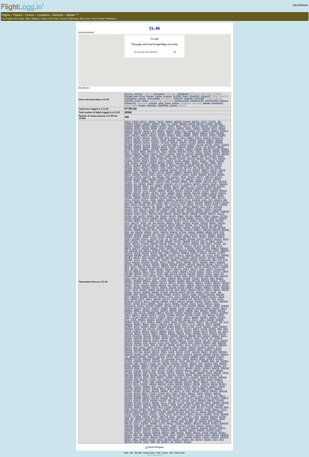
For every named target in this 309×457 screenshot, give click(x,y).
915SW (152, 439)
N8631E (128, 246)
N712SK (174, 350)
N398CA (205, 391)
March (145, 100)
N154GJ (200, 158)
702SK (209, 373)
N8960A (149, 426)
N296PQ (208, 188)
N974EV (128, 257)
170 (215, 396)
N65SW (179, 352)
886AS (144, 393)
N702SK (134, 241)
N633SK (155, 264)
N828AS (128, 430)
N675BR (201, 380)
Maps (28, 18)
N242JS (174, 361)
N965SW (129, 354)
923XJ (145, 214)
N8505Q (192, 140)
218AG (175, 347)
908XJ (144, 179)
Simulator (170, 359)
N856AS (190, 283)
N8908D (200, 430)
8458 (152, 382)
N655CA (137, 407)
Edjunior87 (206, 96)
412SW (200, 145)
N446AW (164, 170)
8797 (200, 363)
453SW (170, 389)
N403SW (169, 382)
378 (224, 366)
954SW (147, 352)
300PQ (169, 133)
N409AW (183, 124)
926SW (191, 165)
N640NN (216, 403)
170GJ (128, 200)
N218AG (161, 373)
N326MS (196, 227)
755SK (136, 285)
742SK (174, 426)
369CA (163, 389)
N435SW (182, 165)
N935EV (188, 246)
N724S (159, 273)
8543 (136, 172)
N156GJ (203, 253)
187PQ (209, 269)
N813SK (213, 377)
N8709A (188, 225)
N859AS (213, 419)
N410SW (190, 211)
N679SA (128, 264)
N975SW (190, 188)
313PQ (177, 356)
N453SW (144, 317)
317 (211, 338)
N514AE (128, 352)
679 (220, 260)
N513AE (186, 407)
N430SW (189, 255)
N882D (146, 237)
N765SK (138, 177)
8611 (215, 181)
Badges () (36, 18)
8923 (188, 391)
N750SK (205, 163)
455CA (128, 195)
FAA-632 (161, 234)
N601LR (211, 315)
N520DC (147, 124)
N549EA (167, 294)
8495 (187, 412)
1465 (152, 156)
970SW (136, 303)
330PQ (222, 126)
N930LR (204, 223)
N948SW (185, 253)
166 (132, 232)
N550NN (128, 403)
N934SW (163, 230)
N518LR (137, 354)
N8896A (198, 181)
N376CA (207, 216)
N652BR (154, 197)
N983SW (222, 343)
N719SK (170, 234)
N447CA (169, 269)
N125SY (141, 216)
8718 (161, 239)
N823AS (215, 437)
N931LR (217, 239)
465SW (153, 253)
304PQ (172, 301)
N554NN (202, 421)
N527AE (168, 306)
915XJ (217, 303)
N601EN (128, 345)
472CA (161, 343)
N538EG (170, 200)
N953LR (215, 435)
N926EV (162, 297)
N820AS (184, 271)
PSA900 (128, 220)
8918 (144, 257)
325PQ (146, 354)
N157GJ (213, 297)
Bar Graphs (19, 18)
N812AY (182, 414)
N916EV (209, 239)
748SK (225, 271)
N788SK (137, 416)
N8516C (137, 140)
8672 (153, 386)
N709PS (137, 382)
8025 (177, 290)
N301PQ (217, 179)
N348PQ (154, 218)
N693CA (224, 131)
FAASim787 (219, 269)
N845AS (169, 207)
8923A (221, 297)
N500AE (156, 405)
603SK (166, 322)
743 (162, 359)
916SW (224, 340)
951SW (136, 179)
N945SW (211, 400)
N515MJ (154, 375)
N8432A (183, 347)
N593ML (171, 437)
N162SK (205, 278)
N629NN (198, 301)
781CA (173, 267)
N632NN (207, 151)
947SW (171, 225)
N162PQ (172, 255)
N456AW (224, 435)
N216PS (195, 377)
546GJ (212, 241)
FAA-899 (174, 380)
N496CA (215, 248)
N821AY (221, 223)
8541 (196, 310)
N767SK (222, 333)
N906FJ (137, 310)
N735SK (165, 361)
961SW (128, 227)
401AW (177, 161)
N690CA (214, 313)
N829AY (205, 313)
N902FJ (205, 170)
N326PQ (190, 435)
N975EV (186, 386)
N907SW (163, 158)
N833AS (191, 177)
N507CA (195, 386)
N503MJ (182, 322)
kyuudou (209, 98)
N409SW (129, 214)
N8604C (155, 170)
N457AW (205, 280)
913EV (212, 405)
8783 (145, 343)
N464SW (129, 426)
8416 (202, 207)
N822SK (225, 154)
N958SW (129, 128)
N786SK (179, 389)
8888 (172, 433)
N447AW (179, 163)
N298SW (225, 211)
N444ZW (143, 172)
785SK (183, 177)
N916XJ (210, 347)
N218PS (147, 361)
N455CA (208, 350)
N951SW (147, 359)
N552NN (210, 320)
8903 (226, 407)
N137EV (189, 398)
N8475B (190, 308)
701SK (135, 290)
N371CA (224, 216)
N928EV (204, 317)
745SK (161, 414)
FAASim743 (174, 204)
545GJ (209, 271)
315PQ (162, 248)
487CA (219, 246)
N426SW (147, 421)
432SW (137, 253)
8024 (175, 414)
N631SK (172, 375)
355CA (162, 262)
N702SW (189, 154)
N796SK (208, 393)
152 (149, 223)
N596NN (192, 336)
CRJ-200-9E (148, 246)
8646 (199, 336)
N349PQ (224, 398)
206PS (181, 310)
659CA (202, 359)
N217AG (189, 216)
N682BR (198, 154)
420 (135, 216)
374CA (209, 273)
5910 (150, 409)
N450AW (168, 220)
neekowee (168, 100)
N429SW (225, 287)
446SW (191, 124)
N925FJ (137, 333)
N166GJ (137, 400)
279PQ (187, 352)
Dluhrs (185, 96)
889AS (159, 322)
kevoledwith (166, 98)
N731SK (136, 200)
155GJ (141, 278)
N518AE (187, 278)
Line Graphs (7, 18)
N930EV (205, 193)
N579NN (220, 161)
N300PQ (194, 253)
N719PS (177, 241)
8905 (158, 209)
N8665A (186, 161)
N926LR (176, 214)
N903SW (180, 315)
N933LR (143, 363)
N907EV (136, 315)
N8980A (128, 193)
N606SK (180, 433)
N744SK (144, 384)
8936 (193, 407)
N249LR (136, 165)
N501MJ (128, 191)
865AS (145, 412)
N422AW (172, 158)
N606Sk (163, 218)
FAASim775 (217, 138)
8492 (136, 363)
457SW (177, 324)
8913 (160, 407)
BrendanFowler (131, 96)
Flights (6, 15)
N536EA (128, 437)
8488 (127, 419)
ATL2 (143, 322)
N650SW (225, 151)
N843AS (151, 356)
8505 (216, 232)
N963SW (224, 301)
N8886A (210, 142)
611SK (213, 292)
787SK (216, 414)
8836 (153, 377)
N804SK (188, 423)
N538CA (174, 260)
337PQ (162, 423)
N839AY (150, 216)
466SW (204, 227)
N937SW (196, 193)
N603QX (151, 151)
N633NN (173, 170)
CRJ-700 (153, 368)
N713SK (152, 373)
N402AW (221, 262)
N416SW (223, 391)
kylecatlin (188, 98)
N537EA (221, 310)
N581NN (181, 151)
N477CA (163, 283)
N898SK (207, 343)
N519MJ (168, 246)
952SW (181, 287)
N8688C (197, 216)
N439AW (175, 181)
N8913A (137, 412)
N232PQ (137, 283)
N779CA (209, 396)
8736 (184, 327)
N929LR (199, 308)
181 (219, 331)
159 (224, 244)
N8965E (187, 133)
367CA (199, 147)
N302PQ (147, 430)
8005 (206, 218)
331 (222, 273)
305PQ (196, 329)
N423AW (145, 262)
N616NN (136, 239)
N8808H (171, 193)
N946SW (129, 255)
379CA (128, 414)
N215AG (146, 391)
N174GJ (146, 145)
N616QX (173, 165)
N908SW (139, 419)
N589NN (151, 313)
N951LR (214, 280)
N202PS (147, 177)
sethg (160, 103)
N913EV (225, 283)
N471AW (165, 142)
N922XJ (128, 207)
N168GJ (180, 149)
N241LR (220, 214)
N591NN (173, 340)
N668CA (218, 389)
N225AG (128, 188)
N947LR (155, 352)
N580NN (128, 359)
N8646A (146, 350)
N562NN (215, 375)
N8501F (162, 154)
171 (186, 373)
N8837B (173, 310)
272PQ (161, 161)
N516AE (206, 246)
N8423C (215, 308)
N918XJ (162, 437)
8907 (152, 181)
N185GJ (185, 174)
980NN (207, 308)
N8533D (225, 403)
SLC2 (127, 223)
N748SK (213, 126)
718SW (135, 122)
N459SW (137, 246)
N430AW (224, 313)
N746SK (169, 320)
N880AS (128, 324)
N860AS (128, 350)
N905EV (195, 207)
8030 (127, 409)
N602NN (216, 368)
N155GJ (141, 306)
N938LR (137, 149)
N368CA (189, 149)
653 (183, 204)
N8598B (187, 193)
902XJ (195, 237)
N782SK (188, 184)
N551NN (137, 350)
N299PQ (189, 287)
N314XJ (176, 186)
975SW (216, 202)
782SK (188, 333)
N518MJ (187, 227)
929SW (155, 340)
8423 (206, 292)
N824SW (154, 167)
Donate (165, 452)
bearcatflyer (206, 94)
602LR (128, 122)
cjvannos (167, 96)
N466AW (167, 347)
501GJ (205, 333)
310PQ (202, 356)
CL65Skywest (204, 260)
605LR (202, 220)
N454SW (196, 200)
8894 (191, 181)
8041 (197, 419)
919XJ (198, 248)
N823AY (143, 290)
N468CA (160, 313)
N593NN (143, 269)
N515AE (171, 140)
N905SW (137, 142)
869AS (220, 195)
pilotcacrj (224, 100)
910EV (128, 239)
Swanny (175, 103)
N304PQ (146, 170)
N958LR (205, 172)
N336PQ (178, 133)
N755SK (217, 244)
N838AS (220, 237)
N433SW (179, 370)
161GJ (160, 386)
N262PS (185, 294)
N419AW (164, 428)
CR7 (196, 225)
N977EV (177, 207)
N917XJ (194, 269)
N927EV (218, 177)
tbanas (128, 105)
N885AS (174, 250)
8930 (160, 214)
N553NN (189, 368)
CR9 (151, 260)
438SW (128, 218)
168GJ (128, 315)
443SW (221, 158)
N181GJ (200, 239)
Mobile (70, 15)
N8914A (164, 340)
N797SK (159, 220)
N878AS (170, 248)
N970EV (165, 442)
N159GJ (164, 216)
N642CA (147, 131)
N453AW (178, 382)
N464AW (199, 211)
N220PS (225, 145)
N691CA (174, 138)
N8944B (128, 179)
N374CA (167, 174)
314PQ (137, 214)
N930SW (165, 267)
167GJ (128, 158)
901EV (192, 276)
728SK (225, 373)
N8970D (160, 257)
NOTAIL (144, 200)
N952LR (137, 133)
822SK (146, 437)
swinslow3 (196, 103)
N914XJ (196, 172)
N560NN (169, 131)
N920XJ (203, 161)
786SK (164, 352)
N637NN (211, 186)
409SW (153, 161)
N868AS (209, 426)
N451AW (129, 377)
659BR (137, 126)
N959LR (169, 223)
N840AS (178, 172)
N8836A (164, 264)
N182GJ (199, 209)
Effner (214, 96)
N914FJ (184, 366)
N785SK (209, 124)
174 (175, 184)
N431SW (147, 340)
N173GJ (163, 375)
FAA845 (186, 122)
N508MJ (187, 135)
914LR (216, 273)
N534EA (147, 202)
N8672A (137, 188)
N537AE (190, 292)
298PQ (180, 437)
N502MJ (143, 163)
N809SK (163, 255)
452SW (172, 211)
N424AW (204, 416)
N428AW (178, 122)
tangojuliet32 (217, 103)
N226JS (146, 333)
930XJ (128, 317)
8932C (205, 370)
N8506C (128, 292)
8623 (214, 260)
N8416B (217, 373)
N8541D (223, 191)
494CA (179, 262)
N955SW (163, 324)
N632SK (128, 398)
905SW (145, 400)
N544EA (146, 193)
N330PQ (196, 170)
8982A (143, 151)
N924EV (204, 386)
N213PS (195, 241)
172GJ (186, 377)
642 (169, 285)
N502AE (194, 428)
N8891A (146, 149)
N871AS (190, 361)
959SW (142, 211)
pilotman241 (130, 103)
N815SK (143, 380)
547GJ (133, 267)
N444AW (188, 437)
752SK (145, 382)
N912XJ (152, 317)
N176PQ (177, 306)
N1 (183, 391)
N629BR (156, 359)
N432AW (218, 207)
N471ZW (197, 246)
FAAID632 (137, 336)
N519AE (220, 133)
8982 (219, 329)
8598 (145, 373)
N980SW (222, 345)
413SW (170, 384)
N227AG (128, 343)
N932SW (199, 403)
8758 (220, 172)
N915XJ (135, 135)
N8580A (153, 285)
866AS (145, 186)
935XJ (186, 220)
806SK (189, 375)
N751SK (176, 400)
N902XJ (215, 409)
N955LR (152, 276)
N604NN (169, 172)
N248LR (191, 131)
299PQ (171, 126)
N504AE (146, 310)
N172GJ (188, 329)
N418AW (188, 230)
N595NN (128, 186)
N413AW (199, 202)
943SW (137, 393)
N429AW (138, 361)
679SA (213, 172)
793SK (222, 419)
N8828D (183, 380)
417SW (205, 191)
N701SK (142, 313)
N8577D (203, 156)
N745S (209, 250)
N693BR (138, 255)
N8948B (187, 262)
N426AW (193, 260)
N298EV (161, 200)
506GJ (149, 299)
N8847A (144, 135)
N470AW (178, 320)
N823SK (195, 122)
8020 (127, 204)
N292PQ (212, 147)
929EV (175, 393)
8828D (217, 306)
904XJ (224, 336)
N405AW (134, 297)
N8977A (213, 218)
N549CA (197, 128)
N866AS (144, 414)
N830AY (198, 287)
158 (220, 322)
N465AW (129, 131)
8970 (192, 366)
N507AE (212, 331)
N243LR (199, 188)
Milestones (74, 18)
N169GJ (172, 244)
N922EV (160, 271)
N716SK (168, 407)
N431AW (188, 195)
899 (194, 389)
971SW (190, 340)
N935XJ (194, 359)
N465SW (197, 375)
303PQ (217, 145)
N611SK (147, 336)
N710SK (128, 230)
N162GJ (199, 414)
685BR (220, 412)
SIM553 (183, 343)
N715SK (152, 363)
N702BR (189, 421)
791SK (169, 414)
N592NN (138, 273)
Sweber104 (185, 103)
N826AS (182, 264)
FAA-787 (143, 209)
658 (157, 216)
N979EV (188, 331)
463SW (174, 299)
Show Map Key (83, 87)
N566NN (154, 400)
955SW (128, 336)
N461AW (165, 430)
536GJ (181, 267)
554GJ (207, 197)
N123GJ (202, 234)
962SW (201, 167)
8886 (153, 442)
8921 (127, 299)
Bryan (142, 96)
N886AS (204, 382)
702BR (174, 124)
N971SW (205, 384)
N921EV (212, 428)
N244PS (128, 156)
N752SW (138, 345)
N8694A (164, 391)
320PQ (154, 138)
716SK (153, 237)
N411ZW (192, 142)
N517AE (138, 225)
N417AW (170, 419)
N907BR (166, 363)
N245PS (200, 322)
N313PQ (172, 147)
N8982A (189, 267)
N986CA (182, 340)
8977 (178, 419)
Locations (43, 15)
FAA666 (161, 195)
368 (219, 122)
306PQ (144, 368)
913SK (214, 345)
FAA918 (137, 186)
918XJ (171, 230)
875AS (141, 299)
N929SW (210, 430)
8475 (211, 200)
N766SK (207, 336)
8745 (202, 244)
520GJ (177, 257)
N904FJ (128, 400)
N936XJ (137, 220)
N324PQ (136, 158)
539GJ (146, 407)
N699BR (138, 428)
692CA (224, 308)
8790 (184, 306)
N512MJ (174, 421)
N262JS (156, 267)
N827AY (128, 271)
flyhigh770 (223, 96)
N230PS (145, 327)
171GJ (201, 396)
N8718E (151, 257)
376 (185, 140)
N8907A (136, 271)
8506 (127, 232)
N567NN (207, 149)
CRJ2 (145, 191)
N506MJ (225, 255)
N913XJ (183, 409)
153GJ (193, 396)
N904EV (175, 303)
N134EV (179, 317)
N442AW (197, 299)
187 (159, 363)
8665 (212, 361)
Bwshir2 (150, 96)
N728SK (223, 204)
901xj (127, 151)
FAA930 (142, 204)
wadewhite (151, 105)
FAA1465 (181, 209)
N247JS (194, 412)
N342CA (136, 262)
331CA (163, 403)
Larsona (218, 98)
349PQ (168, 156)
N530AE (165, 421)
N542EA (155, 145)
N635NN (173, 264)
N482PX (223, 363)
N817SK (208, 145)
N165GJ (201, 271)
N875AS (128, 211)
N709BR (156, 338)
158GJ (179, 416)
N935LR (128, 142)
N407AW (138, 338)
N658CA (180, 373)
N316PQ (155, 142)
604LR (186, 359)
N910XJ (197, 368)
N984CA (164, 165)
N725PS (166, 409)
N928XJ (185, 439)
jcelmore (142, 98)
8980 (135, 435)
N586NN (137, 398)
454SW (183, 145)
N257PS (188, 167)
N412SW (147, 234)
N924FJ (216, 154)
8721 (184, 131)
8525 (152, 396)
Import (94, 18)
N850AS (128, 172)
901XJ (155, 230)
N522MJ (128, 386)
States (45, 18)
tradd (134, 105)
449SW (164, 338)
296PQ (196, 382)
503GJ (164, 151)
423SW (176, 366)
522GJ (226, 239)
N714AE (146, 140)
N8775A (162, 345)
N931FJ (146, 225)
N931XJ (160, 156)
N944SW (224, 423)
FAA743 (217, 271)
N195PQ (162, 179)
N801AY (170, 317)
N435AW (202, 347)
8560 (181, 421)
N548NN (174, 232)
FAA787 (213, 170)
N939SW (136, 154)
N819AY (202, 237)
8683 (212, 278)
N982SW (222, 352)
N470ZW (163, 197)
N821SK (196, 391)
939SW (198, 340)
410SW (222, 416)
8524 (134, 278)
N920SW (204, 377)
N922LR (137, 308)
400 (144, 329)
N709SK (171, 154)
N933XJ (190, 197)
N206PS (173, 428)
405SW (221, 386)
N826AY (151, 290)
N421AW (208, 276)
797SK (222, 280)
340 (140, 435)
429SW (133, 204)
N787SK (182, 273)
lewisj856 (129, 100)
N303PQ (145, 423)
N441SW (173, 292)
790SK (197, 255)
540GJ (177, 131)
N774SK (128, 373)
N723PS (182, 426)
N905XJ (128, 280)
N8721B (150, 204)
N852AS (195, 126)
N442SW (146, 207)
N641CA (137, 292)
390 (179, 428)
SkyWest (205, 345)
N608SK (173, 308)
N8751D (128, 167)
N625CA (137, 437)
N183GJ (212, 253)
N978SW (218, 124)
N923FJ (152, 135)
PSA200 (161, 315)
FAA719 (145, 218)
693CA (209, 290)
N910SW (153, 297)
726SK (133, 320)
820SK (128, 244)
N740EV (170, 370)
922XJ (159, 174)
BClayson (195, 94)
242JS (214, 128)
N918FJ (180, 345)
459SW (214, 384)
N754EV (196, 405)
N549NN (225, 149)
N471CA (206, 248)
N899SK (162, 285)
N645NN (212, 195)
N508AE (161, 191)
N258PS (163, 126)
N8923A (198, 149)
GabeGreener (131, 98)
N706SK (146, 370)
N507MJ (168, 214)
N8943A (160, 131)
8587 (136, 294)
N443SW (204, 428)
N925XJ (155, 416)
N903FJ (197, 191)
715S (127, 163)
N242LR (197, 343)
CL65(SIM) (201, 186)
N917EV (215, 267)
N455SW (218, 225)
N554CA (225, 354)
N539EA (181, 280)
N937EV (179, 234)
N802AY (164, 211)
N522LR (134, 409)
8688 (191, 419)
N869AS (214, 391)
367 (132, 419)
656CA (145, 375)
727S (192, 186)
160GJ (208, 158)
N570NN (150, 306)
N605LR (128, 382)
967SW (179, 338)
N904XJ (197, 437)
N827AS (207, 181)
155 (171, 391)
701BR (163, 140)
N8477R (197, 267)
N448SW (156, 433)
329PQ (213, 163)
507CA (153, 133)
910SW (204, 329)
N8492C (154, 255)
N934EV (160, 269)
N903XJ (191, 322)
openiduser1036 (181, 100)
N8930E (152, 303)
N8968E (171, 345)
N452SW (147, 433)
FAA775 (155, 287)
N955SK (165, 433)
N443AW (223, 184)
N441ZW (156, 361)
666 (213, 246)
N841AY (216, 290)
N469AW (154, 283)
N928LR (161, 163)
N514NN (224, 414)
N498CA (152, 315)
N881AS (190, 179)
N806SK (217, 393)
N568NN (143, 439)
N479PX (177, 220)
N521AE (154, 262)
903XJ (212, 133)
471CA (148, 278)
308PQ (154, 333)
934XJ (202, 269)
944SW (196, 331)
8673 (142, 426)
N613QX (165, 350)
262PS (209, 306)
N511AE (185, 400)
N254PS (218, 200)
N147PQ (219, 264)
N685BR (219, 142)
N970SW (146, 287)
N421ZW (167, 145)
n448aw (169, 237)
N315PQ (163, 400)
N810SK (157, 299)
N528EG (167, 186)
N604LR (201, 373)
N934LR (215, 423)
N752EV (161, 317)
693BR (188, 433)
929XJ (185, 276)
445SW (165, 380)
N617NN (191, 273)
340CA (199, 151)
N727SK (199, 204)
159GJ (202, 320)
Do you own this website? (146, 52)
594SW (137, 128)
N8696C (195, 317)
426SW (169, 356)
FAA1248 (217, 209)
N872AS (138, 377)
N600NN (137, 147)
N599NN (201, 389)
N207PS (154, 239)
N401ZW (128, 375)
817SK (191, 327)
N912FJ (188, 370)
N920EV (217, 188)
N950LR (152, 384)
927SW (225, 285)
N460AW (182, 147)
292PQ (162, 354)
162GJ (144, 260)
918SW (145, 133)
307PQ (146, 273)
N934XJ (145, 158)
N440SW (129, 126)
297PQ (210, 389)
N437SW (129, 389)
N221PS (185, 244)
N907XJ (172, 283)
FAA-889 (129, 273)
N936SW (207, 354)
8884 (214, 343)
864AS (128, 366)
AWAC (172, 435)
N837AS (202, 257)
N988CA (163, 333)
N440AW (214, 191)
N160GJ (199, 292)
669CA (184, 290)
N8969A (190, 147)
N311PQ (146, 403)
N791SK (225, 202)
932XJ (195, 320)
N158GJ (170, 163)
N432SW (163, 225)
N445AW (188, 313)
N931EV (205, 184)
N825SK (206, 423)
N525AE (138, 234)
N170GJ (128, 216)
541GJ (142, 241)
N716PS (152, 380)
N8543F (225, 290)
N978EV (155, 193)
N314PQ (162, 128)
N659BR (211, 237)
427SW (186, 428)
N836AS (211, 412)
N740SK (181, 375)
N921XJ (137, 276)
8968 (134, 227)
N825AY (179, 354)
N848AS (215, 131)
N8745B (221, 227)
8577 (209, 340)
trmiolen (141, 105)
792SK (146, 345)
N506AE (216, 151)
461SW (161, 237)
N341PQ (179, 442)
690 (225, 200)
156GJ (135, 439)
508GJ (155, 428)
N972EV (128, 283)
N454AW (187, 172)
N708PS (136, 331)
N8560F (208, 232)
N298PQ (204, 297)
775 (157, 211)
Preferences (111, 18)
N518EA (206, 267)
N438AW (129, 405)
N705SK (128, 133)
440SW (133, 299)
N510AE (207, 327)
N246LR (201, 140)
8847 (214, 299)
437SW (135, 317)
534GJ (153, 195)
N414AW (129, 124)
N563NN (174, 336)
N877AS (200, 407)
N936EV (162, 368)
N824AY (137, 287)
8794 (178, 179)
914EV (218, 430)
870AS (207, 398)
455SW (182, 292)
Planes (17, 15)
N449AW (186, 297)
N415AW (162, 327)
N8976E (146, 416)
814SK (215, 204)
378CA (186, 269)
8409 (127, 241)
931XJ (137, 423)
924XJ (128, 278)
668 (192, 439)
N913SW (211, 294)
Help (131, 452)
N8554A (171, 333)
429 (207, 322)
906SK (154, 128)
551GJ (147, 301)
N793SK (155, 310)
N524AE (184, 303)
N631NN (145, 285)
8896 (215, 363)
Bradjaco (217, 94)
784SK (159, 439)
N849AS (200, 273)
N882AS (199, 283)
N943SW (152, 179)
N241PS (152, 172)
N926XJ (182, 393)
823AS (142, 347)
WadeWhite (163, 105)
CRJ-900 (129, 202)
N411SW (196, 352)
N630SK (174, 142)
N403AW (224, 437)
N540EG (183, 430)
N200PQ (160, 329)
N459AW (202, 174)
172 (126, 356)
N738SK (219, 359)
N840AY (194, 156)
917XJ (193, 324)
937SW (161, 172)
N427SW (210, 167)
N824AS (183, 336)
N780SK (224, 267)
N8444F (170, 412)
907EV (216, 250)
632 (158, 151)
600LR (179, 193)
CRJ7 (215, 439)
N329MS (189, 315)
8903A (175, 285)
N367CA (137, 191)
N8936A (163, 287)
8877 (153, 273)
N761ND (217, 165)
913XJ (145, 220)
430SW (153, 407)
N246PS (221, 428)
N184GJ (208, 209)
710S (211, 370)
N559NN (146, 292)
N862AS (181, 301)
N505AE (156, 124)
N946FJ (204, 352)
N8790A (178, 227)
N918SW (160, 382)
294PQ (167, 253)
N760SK (155, 140)
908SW (195, 133)
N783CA (218, 338)
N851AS (157, 435)
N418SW (160, 290)
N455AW (216, 230)
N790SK (225, 306)
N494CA (222, 193)
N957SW (195, 297)
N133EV (182, 308)
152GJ (213, 382)
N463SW (129, 333)
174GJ (182, 138)
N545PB (128, 138)
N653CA (192, 347)
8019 (190, 343)
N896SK (136, 366)
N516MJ (225, 230)
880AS (193, 373)
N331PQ (199, 398)
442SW (128, 331)
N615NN (191, 239)
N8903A (190, 285)
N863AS (206, 131)
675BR (151, 269)
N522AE (142, 227)
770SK (162, 167)
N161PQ (179, 248)
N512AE (163, 244)
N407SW (169, 257)
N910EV (159, 204)
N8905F (164, 308)
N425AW (168, 396)
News (126, 452)
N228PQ (154, 158)
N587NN (172, 197)
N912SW (222, 181)
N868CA (208, 366)
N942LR (219, 140)
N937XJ (143, 122)
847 (154, 234)
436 (194, 167)
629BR (204, 195)
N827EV (137, 389)
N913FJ (137, 257)
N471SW (146, 230)
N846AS (204, 310)
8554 (154, 202)
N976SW (212, 174)
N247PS (166, 299)
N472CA (137, 145)
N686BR (182, 239)
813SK (197, 315)
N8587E (170, 179)
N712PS (170, 195)
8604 (167, 177)
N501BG (172, 280)
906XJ (179, 126)
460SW (135, 414)
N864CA (152, 122)
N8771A (221, 197)
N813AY (170, 191)
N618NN (208, 414)
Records (57, 15)
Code (171, 452)
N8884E (163, 331)
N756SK (204, 135)
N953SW (177, 386)
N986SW (224, 250)
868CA (222, 396)
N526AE (176, 439)
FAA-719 (155, 350)
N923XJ (222, 433)
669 (190, 299)
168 (153, 207)
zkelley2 (182, 105)
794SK (172, 149)
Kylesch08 (199, 98)
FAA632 (187, 442)
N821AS (212, 214)
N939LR (142, 184)
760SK (160, 122)
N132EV (222, 384)
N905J (179, 135)
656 (158, 442)
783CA (135, 384)
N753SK (128, 197)
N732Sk (197, 313)
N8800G (150, 241)
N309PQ (223, 327)
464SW (200, 276)
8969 (216, 276)
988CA (128, 248)
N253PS (222, 218)
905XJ (145, 271)
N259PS (156, 250)
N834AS (180, 128)
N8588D (200, 232)
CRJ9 (144, 276)
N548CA (128, 340)
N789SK (184, 363)
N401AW (129, 177)
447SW (192, 271)
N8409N (220, 174)
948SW (209, 380)
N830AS (143, 294)
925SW (156, 278)
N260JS (161, 133)
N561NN (172, 287)
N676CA (146, 308)
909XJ (189, 128)
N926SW (176, 253)
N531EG (182, 158)
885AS (164, 147)
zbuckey (173, 105)
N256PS (197, 184)
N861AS (224, 248)
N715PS (156, 421)
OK (174, 52)
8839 (152, 220)
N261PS (207, 138)
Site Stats (138, 452)
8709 (221, 232)
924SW (128, 384)
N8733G (204, 338)
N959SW (129, 329)
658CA (198, 138)
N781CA (208, 179)
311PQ (181, 398)
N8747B (213, 227)
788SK (200, 393)
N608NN (220, 257)
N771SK (169, 290)
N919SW (175, 363)
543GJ (176, 271)
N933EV (219, 278)
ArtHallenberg (183, 94)
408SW (159, 294)
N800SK (154, 188)
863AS (194, 174)
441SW (182, 202)
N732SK (159, 184)
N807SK (128, 423)
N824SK (180, 225)
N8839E (192, 250)
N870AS (137, 170)
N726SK (196, 278)
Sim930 (150, 211)
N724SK (179, 230)
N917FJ (186, 126)
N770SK (181, 403)
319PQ (136, 181)
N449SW (129, 380)
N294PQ (181, 435)
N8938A (155, 403)
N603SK (204, 126)
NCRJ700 (203, 225)
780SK (208, 403)
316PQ (146, 442)
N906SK (145, 181)
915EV (178, 223)
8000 (160, 253)
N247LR (170, 354)
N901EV (156, 336)
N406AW (222, 377)
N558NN (201, 142)
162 (171, 442)
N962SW (207, 230)
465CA (185, 324)
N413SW (177, 156)
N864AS (142, 320)
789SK (163, 278)
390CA (209, 244)
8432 (135, 347)
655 (159, 380)
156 (166, 204)
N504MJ (169, 276)
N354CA (146, 264)
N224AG (156, 430)
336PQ (212, 262)
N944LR (192, 290)
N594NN (219, 320)
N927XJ (204, 241)
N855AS (197, 433)
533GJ (145, 188)
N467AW (159, 246)
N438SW (148, 419)
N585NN (154, 354)
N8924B (219, 370)
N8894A (168, 122)
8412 (167, 343)
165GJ (187, 317)
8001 (136, 211)
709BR (146, 156)
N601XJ (168, 386)
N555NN (136, 174)
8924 (210, 421)
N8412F (170, 423)
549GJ (187, 163)
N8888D (189, 310)
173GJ (170, 297)
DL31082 (177, 96)
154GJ (168, 271)
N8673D (179, 331)
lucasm (137, 100)
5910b (193, 294)
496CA (128, 262)
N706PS (210, 359)
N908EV (137, 324)
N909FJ (153, 412)
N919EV (187, 405)
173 (160, 188)
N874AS (128, 442)
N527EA (138, 301)
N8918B (145, 248)
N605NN (202, 400)
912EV (196, 338)
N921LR (187, 320)
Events (29, 15)
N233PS (138, 405)
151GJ (166, 426)
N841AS (191, 264)
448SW (144, 315)
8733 (225, 260)
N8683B (186, 241)
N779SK (183, 232)
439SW (155, 389)
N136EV (179, 423)
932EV (191, 409)
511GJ (172, 416)
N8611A (200, 324)
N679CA (213, 333)
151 (153, 177)
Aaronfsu (129, 94)
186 (204, 340)
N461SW (191, 158)
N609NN (190, 218)
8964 (179, 278)
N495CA (210, 140)
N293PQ (155, 308)
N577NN (211, 257)
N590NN (217, 366)
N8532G (137, 193)
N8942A (212, 310)
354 (204, 147)
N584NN (164, 149)
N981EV (188, 384)
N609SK (164, 398)
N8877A (141, 267)
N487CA (208, 303)
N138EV (208, 283)
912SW (145, 197)
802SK (220, 156)
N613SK (155, 391)
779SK (196, 416)
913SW (161, 393)
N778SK (137, 359)
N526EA (137, 237)
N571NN (137, 403)
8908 (160, 202)
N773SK (128, 361)
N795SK (216, 287)
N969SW (138, 156)
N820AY (152, 191)
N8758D (167, 439)
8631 (188, 280)
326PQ (190, 202)
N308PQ (188, 338)
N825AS (165, 336)
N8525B (213, 433)
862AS (159, 396)
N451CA (138, 421)
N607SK (154, 331)
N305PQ (159, 306)
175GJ (215, 327)
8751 (198, 131)
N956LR (165, 209)
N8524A (160, 177)
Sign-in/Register (300, 5)
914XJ (210, 255)
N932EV (216, 354)
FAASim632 (130, 306)
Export (101, 18)
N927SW (164, 416)
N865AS (142, 356)
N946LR (169, 161)
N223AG (138, 131)
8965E (137, 368)
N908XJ (212, 223)
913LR (194, 400)
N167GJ (146, 142)
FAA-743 (170, 329)
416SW (208, 285)
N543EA (179, 191)
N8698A (146, 386)
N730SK (145, 244)
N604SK (192, 350)
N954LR (146, 138)
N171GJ (128, 209)
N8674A (200, 290)
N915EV (186, 207)
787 (155, 419)
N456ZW (136, 218)
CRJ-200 (129, 225)
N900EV (190, 209)
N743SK (135, 151)
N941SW (190, 403)
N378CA (188, 354)
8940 (152, 345)
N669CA (136, 195)
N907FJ (200, 177)
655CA (193, 303)
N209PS (188, 416)
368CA (128, 174)
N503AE (221, 234)
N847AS (136, 244)
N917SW (129, 433)
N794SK (220, 400)
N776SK (173, 239)
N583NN (172, 278)
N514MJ (209, 264)
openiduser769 (197, 100)
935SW (175, 409)
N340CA (137, 207)
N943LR (153, 248)
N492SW (164, 232)
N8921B (180, 333)
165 (178, 244)
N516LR (145, 253)
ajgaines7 (138, 94)
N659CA (180, 154)
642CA (181, 255)
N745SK (164, 292)
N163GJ (134, 163)
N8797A (128, 140)
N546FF (150, 184)
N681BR (168, 241)
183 (170, 366)
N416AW (188, 191)
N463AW (219, 407)
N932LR (218, 426)
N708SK (220, 315)
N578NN (187, 237)
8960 (167, 181)
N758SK (128, 161)
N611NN (185, 257)
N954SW (197, 423)
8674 (221, 439)
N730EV (188, 389)
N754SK (185, 356)
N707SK (155, 398)
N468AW (218, 380)
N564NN (204, 262)
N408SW (183, 299)
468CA (176, 188)
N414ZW (186, 223)
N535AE (151, 227)
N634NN (178, 237)
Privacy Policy (180, 452)
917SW (174, 202)
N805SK (200, 124)
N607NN (199, 165)
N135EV (137, 138)
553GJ (152, 174)
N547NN (128, 253)
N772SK (192, 380)
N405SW (155, 301)
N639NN (169, 227)
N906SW (155, 147)
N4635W (146, 128)
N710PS (176, 294)
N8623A (154, 437)
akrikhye (148, 94)
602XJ (207, 211)
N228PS (160, 320)
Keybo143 (178, 98)
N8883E (184, 181)
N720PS (221, 253)
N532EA (175, 177)
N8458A (154, 126)
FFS (180, 184)
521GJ (179, 359)
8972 (167, 138)
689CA (175, 145)
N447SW (138, 442)
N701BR (172, 403)
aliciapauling (159, 94)
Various (215, 216)
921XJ (154, 225)
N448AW (195, 244)
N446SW (204, 419)
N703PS (212, 122)
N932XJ (165, 250)
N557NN (160, 227)
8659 (220, 163)
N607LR (179, 167)
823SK (153, 327)
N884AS (204, 133)
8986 (136, 426)
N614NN (143, 297)
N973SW (169, 313)
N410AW (147, 428)
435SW (194, 257)
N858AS (155, 165)
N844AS (151, 320)
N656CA (128, 310)
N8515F (189, 301)
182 (135, 184)
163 (217, 361)
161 (203, 255)
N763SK (212, 156)
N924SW (192, 306)
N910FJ (214, 184)
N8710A (176, 396)
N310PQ (128, 407)
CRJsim (172, 218)
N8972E (146, 398)
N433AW (210, 220)
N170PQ (194, 234)
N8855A (207, 287)
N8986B (205, 361)
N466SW (133, 356)
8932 (225, 329)
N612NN (128, 260)
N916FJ (170, 167)
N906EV (158, 186)
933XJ (128, 290)
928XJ (207, 435)
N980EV (160, 377)
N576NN (167, 188)
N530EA (215, 398)
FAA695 (216, 149)
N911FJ (177, 391)
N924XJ (194, 161)
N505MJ (207, 154)
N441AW (146, 165)
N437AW (168, 184)
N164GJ (137, 329)
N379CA (190, 151)
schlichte (153, 103)
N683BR (155, 292)
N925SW (197, 354)
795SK (143, 223)
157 (168, 124)
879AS (218, 167)
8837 (127, 269)
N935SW (162, 384)
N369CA (216, 285)
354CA (160, 276)
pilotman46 (142, 103)
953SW (144, 174)
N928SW (129, 368)
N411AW (178, 377)
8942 (127, 267)
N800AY (220, 147)
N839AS (138, 202)
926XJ (215, 301)
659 (135, 313)
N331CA (171, 128)
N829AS (161, 223)
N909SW (154, 366)
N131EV (128, 416)
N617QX (135, 223)
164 (154, 223)
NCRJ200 (129, 301)
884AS (145, 324)
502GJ (191, 414)
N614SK (158, 426)
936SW (221, 128)
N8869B (194, 356)
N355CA (154, 154)
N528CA (137, 264)
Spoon (168, 103)
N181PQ (199, 197)
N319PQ (201, 294)
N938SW (129, 363)
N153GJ (128, 181)
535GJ (180, 140)
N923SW (161, 356)
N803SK (201, 306)
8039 (153, 370)
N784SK (128, 276)
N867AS (178, 269)
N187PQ (136, 248)
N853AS (145, 167)
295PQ (208, 324)
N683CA (145, 366)
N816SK (200, 426)
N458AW (137, 280)
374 (210, 225)
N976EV (158, 347)
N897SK (181, 197)
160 (153, 131)
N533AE (195, 223)
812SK (200, 303)
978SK (165, 435)
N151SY (196, 345)
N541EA (128, 338)
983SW (170, 327)
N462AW (211, 356)
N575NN (155, 149)
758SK (153, 200)
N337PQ (186, 156)
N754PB (162, 412)
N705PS (213, 135)
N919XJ (212, 317)
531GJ (177, 297)
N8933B (137, 375)
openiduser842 (211, 100)
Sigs (56, 18)
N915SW (219, 220)
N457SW (196, 280)
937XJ (188, 345)
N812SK (180, 211)
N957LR (145, 154)
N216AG (153, 414)
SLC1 (226, 322)
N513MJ (137, 391)
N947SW (153, 214)
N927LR (185, 396)
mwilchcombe (156, 100)
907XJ (144, 303)
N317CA (151, 329)
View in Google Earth (86, 32)
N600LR (147, 232)
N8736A (207, 301)
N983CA (150, 322)
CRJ (226, 264)
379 (135, 352)
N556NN (170, 315)
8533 (127, 297)
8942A (178, 327)
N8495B (216, 324)
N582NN (139, 232)
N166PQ (183, 350)
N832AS (173, 398)
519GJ (204, 200)
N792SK (191, 426)
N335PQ (165, 260)
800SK (128, 439)
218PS (149, 347)
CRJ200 (162, 280)
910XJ (172, 338)
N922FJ (128, 165)
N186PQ (216, 211)
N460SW (183, 250)
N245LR (217, 421)
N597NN (128, 412)
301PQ (167, 202)
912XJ (167, 303)
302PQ (146, 377)
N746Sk (174, 430)
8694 (136, 380)
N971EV (174, 343)
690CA (171, 331)
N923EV (128, 370)
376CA (136, 167)
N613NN (128, 396)
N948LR (191, 232)
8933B (208, 409)
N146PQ (191, 145)
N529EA (128, 237)
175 (189, 170)
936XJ (128, 135)
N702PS (220, 356)
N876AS (157, 409)
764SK (182, 361)
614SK (171, 352)
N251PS (146, 389)
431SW (222, 170)
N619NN (128, 294)
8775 (127, 320)
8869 (166, 273)
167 (183, 179)
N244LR (128, 391)
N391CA (199, 218)
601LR (220, 382)
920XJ (151, 294)
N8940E (137, 197)
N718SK (128, 149)
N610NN (199, 435)
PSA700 (163, 366)
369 (169, 400)
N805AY (185, 214)
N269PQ (199, 366)
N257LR (173, 273)
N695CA (197, 230)
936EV (182, 285)
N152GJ (145, 239)
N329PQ (222, 135)
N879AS (207, 368)
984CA (200, 350)
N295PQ (137, 430)
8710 (51, 18)
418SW (205, 433)
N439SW (179, 313)
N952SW (225, 368)
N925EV (207, 439)
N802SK (196, 163)
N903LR (145, 331)
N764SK (128, 393)
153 (151, 186)
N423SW (224, 276)
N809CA (199, 409)
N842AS (217, 283)
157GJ (219, 347)
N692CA (147, 250)
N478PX (208, 165)
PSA (204, 315)
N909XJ (193, 220)
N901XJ (128, 435)
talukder (206, 103)
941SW (204, 331)
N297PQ (137, 373)
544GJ (146, 283)
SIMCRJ (183, 142)
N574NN (213, 352)
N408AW (148, 435)
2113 (186, 234)
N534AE (146, 147)
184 (219, 292)
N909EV (154, 423)
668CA (216, 340)
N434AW (208, 363)
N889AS (197, 370)
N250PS (128, 313)
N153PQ (221, 186)
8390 (173, 209)
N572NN (159, 241)
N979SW (147, 405)
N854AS (191, 393)
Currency (63, 18)
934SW (177, 276)
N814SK (161, 370)
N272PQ (206, 299)
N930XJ (179, 195)
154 (166, 239)
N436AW (179, 200)
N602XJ (192, 430)
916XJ (225, 331)
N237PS (180, 368)
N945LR (142, 409)
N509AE (212, 329)
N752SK (137, 386)
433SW (161, 419)
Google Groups (149, 452)
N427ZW (180, 412)
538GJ (128, 154)
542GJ (152, 271)
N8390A (128, 322)
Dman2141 (195, 96)
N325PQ (162, 135)
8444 (180, 405)
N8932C (193, 363)
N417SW (129, 421)
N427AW (188, 382)
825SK (219, 241)
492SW (207, 204)
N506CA (138, 124)
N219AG (138, 343)
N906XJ (128, 285)
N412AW (206, 128)
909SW (190, 248)
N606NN (154, 244)
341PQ (204, 122)
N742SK (137, 370)
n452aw (202, 412)
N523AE (137, 396)
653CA (204, 405)
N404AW (214, 416)
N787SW (129, 428)
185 (195, 421)
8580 (170, 324)
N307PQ (171, 373)
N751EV (153, 393)
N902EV (171, 262)
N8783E (196, 384)
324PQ (156, 232)
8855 (182, 188)
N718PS (220, 405)
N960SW (200, 285)
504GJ (184, 419)
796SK (160, 303)
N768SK (190, 204)
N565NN (197, 333)
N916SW (184, 260)
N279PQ (128, 327)
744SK (157, 260)
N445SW (220, 294)
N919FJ (128, 303)
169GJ (155, 280)
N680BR (203, 214)
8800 (214, 197)
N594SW (160, 181)
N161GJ (199, 179)
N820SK (145, 126)
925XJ (137, 327)
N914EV (165, 405)
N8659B (194, 214)
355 (126, 250)
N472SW (181, 218)
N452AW (200, 264)
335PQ (195, 262)
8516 (214, 158)
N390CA (154, 324)
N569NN (224, 361)
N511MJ (213, 322)
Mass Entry (85, 18)
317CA (137, 260)
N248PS (128, 184)
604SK (174, 322)
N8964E (137, 230)
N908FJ (160, 207)
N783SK (152, 163)
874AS (163, 193)
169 (140, 250)
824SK (136, 322)
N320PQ (177, 174)
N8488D (128, 170)
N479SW (129, 308)
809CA (146, 396)
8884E (181, 216)
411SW (152, 209)
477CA (196, 195)
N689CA (216, 336)
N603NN (179, 384)
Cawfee (158, 96)
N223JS (206, 375)
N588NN (208, 202)
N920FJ (190, 138)
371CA (198, 327)
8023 (148, 267)
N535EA (171, 135)
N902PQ (212, 234)
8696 (163, 124)
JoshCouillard (153, 98)
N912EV (172, 216)
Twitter (158, 452)
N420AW (172, 151)
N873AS (134, 269)
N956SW (138, 340)
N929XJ (200, 250)
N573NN (128, 145)
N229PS (164, 310)
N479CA (171, 368)
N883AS (146, 280)
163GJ (220, 299)
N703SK (217, 350)
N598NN (164, 301)
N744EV (128, 287)
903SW (137, 161)
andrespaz (171, 94)
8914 (168, 393)
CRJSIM (182, 170)
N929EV (128, 147)
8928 (161, 138)
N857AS (145, 195)
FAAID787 (178, 246)
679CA (209, 207)
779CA (223, 409)
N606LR (213, 386)
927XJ (188, 200)
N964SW (129, 234)
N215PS (181, 283)
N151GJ (152, 343)
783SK (173, 405)
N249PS (169, 377)
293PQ (146, 255)
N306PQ (185, 186)
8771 (197, 361)
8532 (140, 352)
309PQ (195, 135)
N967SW (147, 338)
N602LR (145, 161)
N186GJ (206, 437)
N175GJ (137, 433)
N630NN (177, 407)
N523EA (221, 317)
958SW (211, 161)
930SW (213, 193)
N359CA (179, 329)
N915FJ (128, 347)
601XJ (217, 255)
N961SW (209, 177)
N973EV (199, 439)
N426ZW (133, 250)
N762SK (209, 407)
